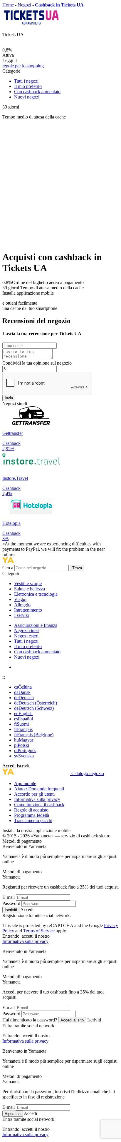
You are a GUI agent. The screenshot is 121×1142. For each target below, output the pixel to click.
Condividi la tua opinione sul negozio (37, 362)
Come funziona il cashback (39, 804)
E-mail (8, 897)
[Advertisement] (60, 185)
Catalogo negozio (87, 773)
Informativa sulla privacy (37, 799)
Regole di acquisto (31, 809)
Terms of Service (39, 930)
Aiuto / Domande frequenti (39, 788)
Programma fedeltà (31, 815)
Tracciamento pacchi (33, 820)
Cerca (8, 567)
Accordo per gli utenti (34, 794)
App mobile (25, 783)
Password (11, 903)
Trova (77, 568)
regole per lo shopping (23, 65)
